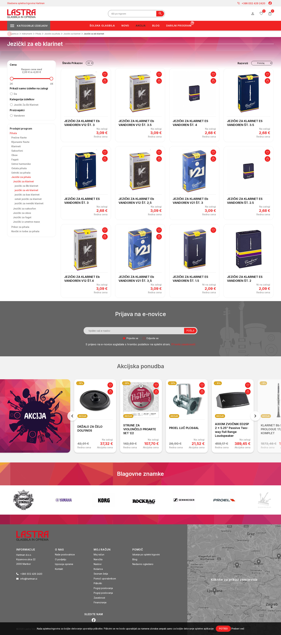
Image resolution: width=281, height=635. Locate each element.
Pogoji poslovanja (103, 588)
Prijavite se (132, 338)
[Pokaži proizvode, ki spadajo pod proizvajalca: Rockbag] (103, 500)
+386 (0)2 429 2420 (251, 3)
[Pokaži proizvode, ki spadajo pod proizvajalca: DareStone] (224, 500)
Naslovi (97, 564)
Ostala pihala (19, 168)
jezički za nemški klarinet (29, 203)
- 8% (263, 383)
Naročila (98, 559)
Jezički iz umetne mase (26, 221)
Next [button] (255, 416)
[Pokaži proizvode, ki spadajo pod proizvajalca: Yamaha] (23, 500)
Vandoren (19, 115)
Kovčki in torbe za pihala (25, 231)
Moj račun (99, 554)
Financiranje (100, 602)
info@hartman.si (28, 578)
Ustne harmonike (21, 163)
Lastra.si (15, 33)
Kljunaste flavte (20, 142)
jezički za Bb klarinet (26, 185)
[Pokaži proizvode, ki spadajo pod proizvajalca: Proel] (184, 500)
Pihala (13, 133)
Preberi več (237, 628)
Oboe (14, 155)
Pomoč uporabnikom (105, 578)
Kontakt (59, 569)
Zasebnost (99, 597)
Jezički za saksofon (24, 208)
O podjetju (60, 559)
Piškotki (98, 583)
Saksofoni (17, 150)
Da (15, 93)
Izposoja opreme (64, 564)
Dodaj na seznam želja (105, 74)
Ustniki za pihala (20, 172)
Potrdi (223, 628)
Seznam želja (101, 573)
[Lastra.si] (36, 535)
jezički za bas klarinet (27, 194)
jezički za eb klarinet (26, 104)
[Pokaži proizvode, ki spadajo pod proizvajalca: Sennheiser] (144, 500)
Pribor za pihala (20, 227)
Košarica (98, 569)
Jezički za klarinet (23, 181)
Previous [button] (72, 416)
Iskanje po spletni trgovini (146, 554)
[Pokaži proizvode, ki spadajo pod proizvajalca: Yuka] (264, 500)
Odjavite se (152, 338)
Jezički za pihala (21, 177)
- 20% (172, 383)
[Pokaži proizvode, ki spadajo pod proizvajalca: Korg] (63, 500)
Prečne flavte (19, 137)
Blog (134, 559)
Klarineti (16, 146)
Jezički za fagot (22, 217)
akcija (82, 416)
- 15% (80, 383)
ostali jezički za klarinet (28, 199)
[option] (95, 416)
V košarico (105, 81)
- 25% (126, 383)
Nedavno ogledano (142, 564)
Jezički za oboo (22, 213)
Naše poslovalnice (65, 554)
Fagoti (15, 159)
